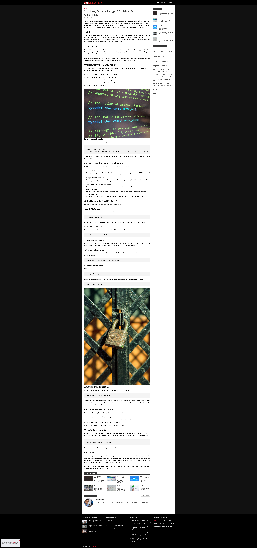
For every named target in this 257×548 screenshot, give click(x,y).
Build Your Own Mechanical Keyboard (162, 74)
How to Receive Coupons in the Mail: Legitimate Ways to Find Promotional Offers (98, 488)
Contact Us (110, 523)
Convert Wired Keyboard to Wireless (162, 59)
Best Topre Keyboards (158, 56)
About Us (163, 2)
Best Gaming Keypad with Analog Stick (163, 51)
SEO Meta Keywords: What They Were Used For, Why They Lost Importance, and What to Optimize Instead (99, 479)
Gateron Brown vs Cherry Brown (161, 69)
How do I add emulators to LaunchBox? (95, 521)
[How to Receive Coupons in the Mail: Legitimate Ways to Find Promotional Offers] (88, 487)
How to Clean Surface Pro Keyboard (162, 85)
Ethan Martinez (89, 17)
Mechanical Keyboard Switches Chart (162, 54)
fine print (13, 542)
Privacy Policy (111, 528)
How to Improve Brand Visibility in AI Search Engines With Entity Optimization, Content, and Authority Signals (122, 479)
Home (158, 2)
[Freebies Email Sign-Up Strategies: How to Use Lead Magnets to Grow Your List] (134, 487)
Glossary (169, 2)
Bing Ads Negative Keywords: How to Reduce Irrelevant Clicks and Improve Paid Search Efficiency (122, 488)
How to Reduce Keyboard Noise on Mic (162, 76)
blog (85, 8)
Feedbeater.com (158, 520)
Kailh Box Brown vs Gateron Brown (161, 83)
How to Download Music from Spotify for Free (95, 530)
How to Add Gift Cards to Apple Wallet (96, 526)
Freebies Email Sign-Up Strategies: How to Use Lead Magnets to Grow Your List (145, 487)
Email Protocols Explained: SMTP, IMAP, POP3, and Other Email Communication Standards (145, 479)
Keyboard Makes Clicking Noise (161, 71)
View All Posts (145, 495)
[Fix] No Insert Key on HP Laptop (161, 49)
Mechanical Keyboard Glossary (115, 525)
